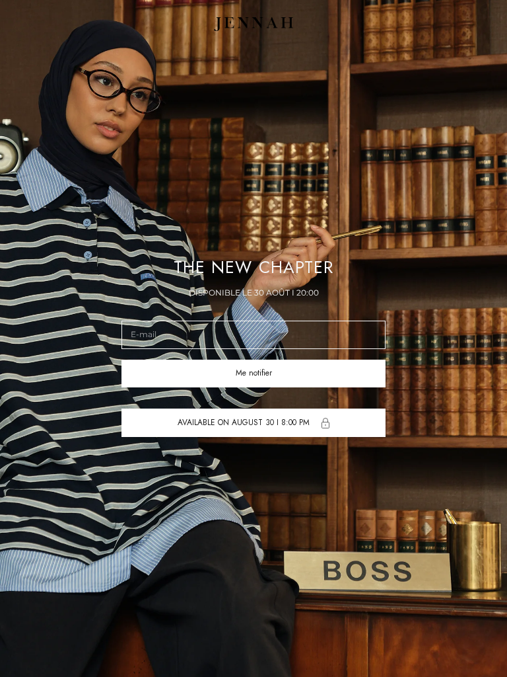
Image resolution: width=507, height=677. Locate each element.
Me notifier (254, 373)
